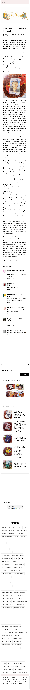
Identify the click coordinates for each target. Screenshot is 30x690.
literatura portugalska (7, 604)
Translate (20, 508)
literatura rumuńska (7, 607)
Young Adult (12, 530)
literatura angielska (7, 573)
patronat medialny (14, 629)
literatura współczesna (8, 620)
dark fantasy (5, 539)
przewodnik (5, 647)
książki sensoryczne (17, 567)
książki (12, 35)
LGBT (13, 527)
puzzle (18, 647)
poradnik (10, 632)
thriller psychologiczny (8, 660)
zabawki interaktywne (7, 669)
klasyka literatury (17, 552)
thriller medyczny (6, 657)
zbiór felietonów (19, 669)
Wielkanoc (4, 530)
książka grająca (15, 561)
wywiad (4, 663)
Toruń (24, 527)
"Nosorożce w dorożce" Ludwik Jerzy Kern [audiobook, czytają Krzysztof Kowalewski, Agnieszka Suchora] (20, 452)
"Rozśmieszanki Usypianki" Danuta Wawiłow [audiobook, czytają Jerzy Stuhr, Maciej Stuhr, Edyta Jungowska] (20, 426)
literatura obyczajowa (7, 598)
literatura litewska (7, 592)
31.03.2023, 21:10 (18, 330)
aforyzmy (19, 530)
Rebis (19, 35)
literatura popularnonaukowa (20, 601)
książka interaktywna (7, 564)
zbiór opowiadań (6, 672)
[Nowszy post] (1, 364)
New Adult (18, 527)
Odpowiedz (10, 278)
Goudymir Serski (12, 294)
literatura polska (6, 601)
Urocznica (10, 307)
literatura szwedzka (18, 610)
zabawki (23, 666)
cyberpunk (23, 536)
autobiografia (19, 533)
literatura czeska (6, 576)
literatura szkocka (6, 610)
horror (12, 549)
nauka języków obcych (7, 623)
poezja (22, 629)
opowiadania (5, 626)
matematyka (19, 620)
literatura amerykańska (14, 570)
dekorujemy (22, 539)
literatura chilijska (19, 573)
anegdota (4, 533)
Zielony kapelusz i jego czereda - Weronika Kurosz (20, 465)
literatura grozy (19, 579)
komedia (22, 555)
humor (17, 549)
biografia (16, 536)
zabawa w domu (5, 666)
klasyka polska (6, 555)
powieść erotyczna (6, 638)
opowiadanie (5, 629)
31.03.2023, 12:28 (19, 307)
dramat (4, 542)
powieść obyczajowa (7, 641)
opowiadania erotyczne (15, 626)
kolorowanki (15, 555)
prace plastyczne (18, 641)
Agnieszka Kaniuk (12, 270)
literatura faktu (17, 576)
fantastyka (22, 34)
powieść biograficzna (7, 635)
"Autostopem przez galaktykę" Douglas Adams (20, 439)
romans (4, 650)
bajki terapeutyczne (7, 536)
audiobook (11, 533)
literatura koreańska (21, 589)
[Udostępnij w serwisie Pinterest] (16, 261)
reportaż (24, 647)
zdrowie (14, 672)
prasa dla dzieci (6, 644)
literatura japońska (7, 586)
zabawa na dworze (18, 663)
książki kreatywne (6, 567)
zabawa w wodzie (15, 666)
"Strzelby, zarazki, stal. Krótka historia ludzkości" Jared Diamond (20, 414)
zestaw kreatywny (22, 672)
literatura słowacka (7, 613)
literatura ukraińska (19, 613)
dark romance (14, 539)
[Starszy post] (28, 364)
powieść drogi (17, 635)
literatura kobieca (18, 586)
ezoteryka (21, 542)
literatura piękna (19, 598)
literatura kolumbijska (7, 589)
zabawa (9, 663)
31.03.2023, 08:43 (19, 285)
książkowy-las (11, 319)
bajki (26, 533)
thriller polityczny (18, 657)
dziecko (10, 542)
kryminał (21, 558)
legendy (4, 570)
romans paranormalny (13, 650)
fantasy (6, 35)
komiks (15, 558)
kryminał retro (6, 561)
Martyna (9, 330)
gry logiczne (5, 549)
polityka (4, 632)
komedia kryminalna (7, 558)
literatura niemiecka (7, 595)
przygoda (12, 647)
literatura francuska (7, 579)
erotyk (15, 542)
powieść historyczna (18, 638)
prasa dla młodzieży (16, 644)
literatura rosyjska (20, 604)
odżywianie (17, 623)
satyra (22, 650)
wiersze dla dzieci (20, 660)
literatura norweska (19, 595)
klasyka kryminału (6, 552)
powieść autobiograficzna (21, 632)
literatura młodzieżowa (19, 592)
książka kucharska (19, 564)
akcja (25, 530)
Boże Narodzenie (6, 527)
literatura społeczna (19, 607)
